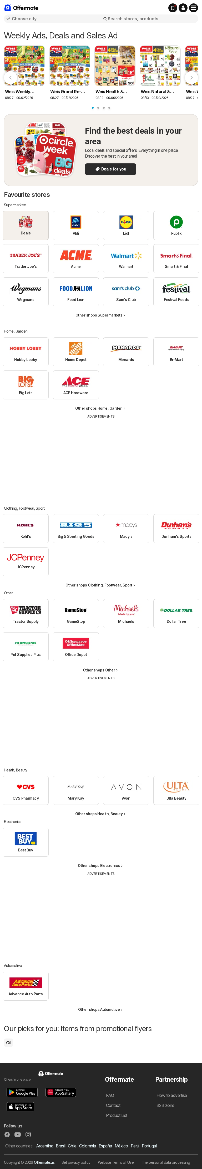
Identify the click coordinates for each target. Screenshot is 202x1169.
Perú (135, 1145)
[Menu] (193, 7)
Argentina (44, 1145)
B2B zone (165, 1105)
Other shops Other (99, 670)
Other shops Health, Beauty (99, 813)
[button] (183, 7)
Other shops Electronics (99, 865)
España (105, 1145)
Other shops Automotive (99, 1009)
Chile (72, 1145)
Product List (116, 1115)
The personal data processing (165, 1162)
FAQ (110, 1095)
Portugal (149, 1145)
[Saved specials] (172, 7)
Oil (8, 1042)
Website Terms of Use (116, 1162)
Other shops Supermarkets (99, 315)
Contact (113, 1105)
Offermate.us (44, 1162)
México (121, 1145)
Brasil (60, 1145)
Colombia (87, 1145)
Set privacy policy (76, 1162)
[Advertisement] (101, 458)
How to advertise (171, 1095)
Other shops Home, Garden (99, 408)
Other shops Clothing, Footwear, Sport (98, 585)
